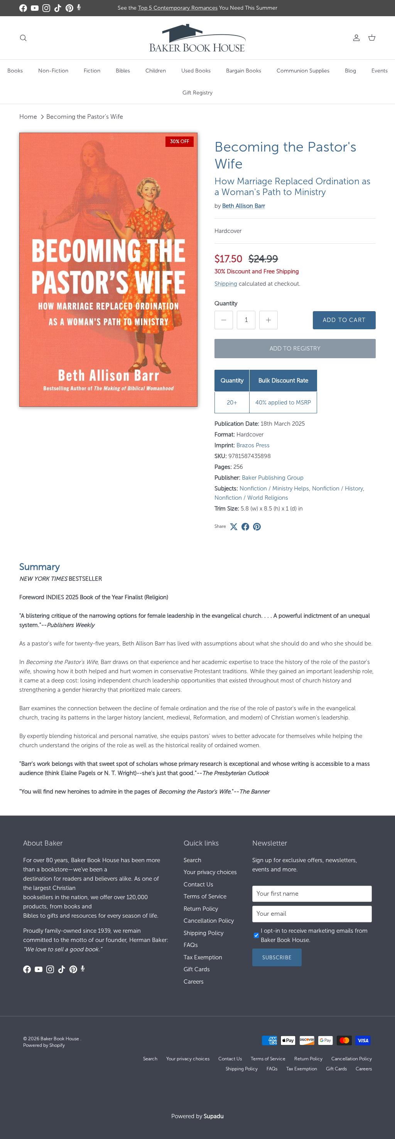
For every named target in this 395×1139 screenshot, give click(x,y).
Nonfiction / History (337, 488)
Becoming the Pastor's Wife (84, 116)
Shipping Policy (203, 933)
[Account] (354, 38)
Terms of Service (205, 896)
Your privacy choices (210, 872)
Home (28, 116)
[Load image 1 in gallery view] (108, 270)
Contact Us (198, 884)
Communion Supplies (303, 70)
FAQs (191, 945)
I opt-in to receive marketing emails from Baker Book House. (314, 935)
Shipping (225, 283)
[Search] (23, 38)
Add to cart (344, 320)
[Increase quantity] (268, 320)
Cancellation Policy (209, 920)
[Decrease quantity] (223, 320)
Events (379, 70)
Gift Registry (197, 92)
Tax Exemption (203, 957)
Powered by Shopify (44, 1045)
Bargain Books (243, 70)
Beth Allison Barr (243, 205)
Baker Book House (60, 1038)
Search (192, 860)
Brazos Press (253, 445)
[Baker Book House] (197, 38)
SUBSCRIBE (277, 957)
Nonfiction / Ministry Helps (274, 488)
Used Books (196, 70)
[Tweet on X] (234, 527)
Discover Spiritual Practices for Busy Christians (197, 8)
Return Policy (201, 908)
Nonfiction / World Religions (251, 497)
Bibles (123, 70)
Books (15, 70)
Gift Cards (197, 969)
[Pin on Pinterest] (257, 527)
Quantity (225, 303)
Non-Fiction (53, 70)
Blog (350, 70)
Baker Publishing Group (273, 477)
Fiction (92, 70)
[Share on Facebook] (245, 527)
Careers (194, 981)
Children (155, 70)
